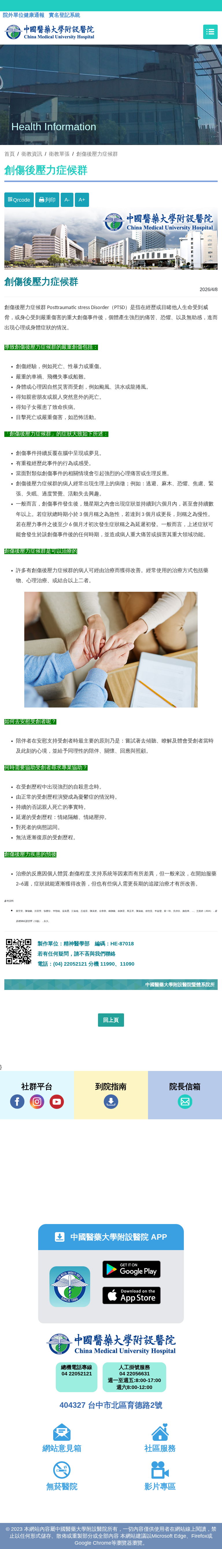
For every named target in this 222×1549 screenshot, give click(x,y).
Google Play (131, 1273)
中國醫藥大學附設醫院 (111, 1344)
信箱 (185, 1101)
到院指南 (111, 1101)
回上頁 (111, 1020)
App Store (131, 1300)
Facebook (17, 1101)
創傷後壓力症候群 (97, 154)
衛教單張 (59, 154)
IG (37, 1101)
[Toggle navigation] (210, 32)
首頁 (9, 154)
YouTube (56, 1101)
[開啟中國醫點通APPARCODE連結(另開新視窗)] (69, 1286)
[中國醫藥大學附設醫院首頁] (49, 31)
